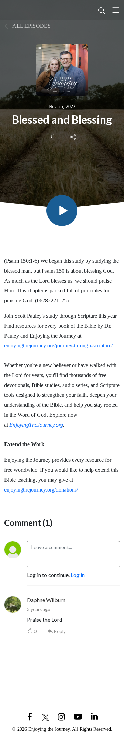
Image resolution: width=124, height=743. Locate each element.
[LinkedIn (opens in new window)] (94, 716)
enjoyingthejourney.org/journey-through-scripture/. (59, 345)
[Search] (101, 10)
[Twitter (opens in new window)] (45, 716)
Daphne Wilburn (46, 600)
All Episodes (31, 26)
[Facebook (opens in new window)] (29, 716)
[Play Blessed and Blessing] (62, 210)
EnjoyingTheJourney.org (36, 425)
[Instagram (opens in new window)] (61, 716)
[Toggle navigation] (116, 9)
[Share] (74, 136)
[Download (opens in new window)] (52, 136)
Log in (78, 575)
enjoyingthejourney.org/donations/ (41, 490)
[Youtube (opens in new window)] (78, 716)
